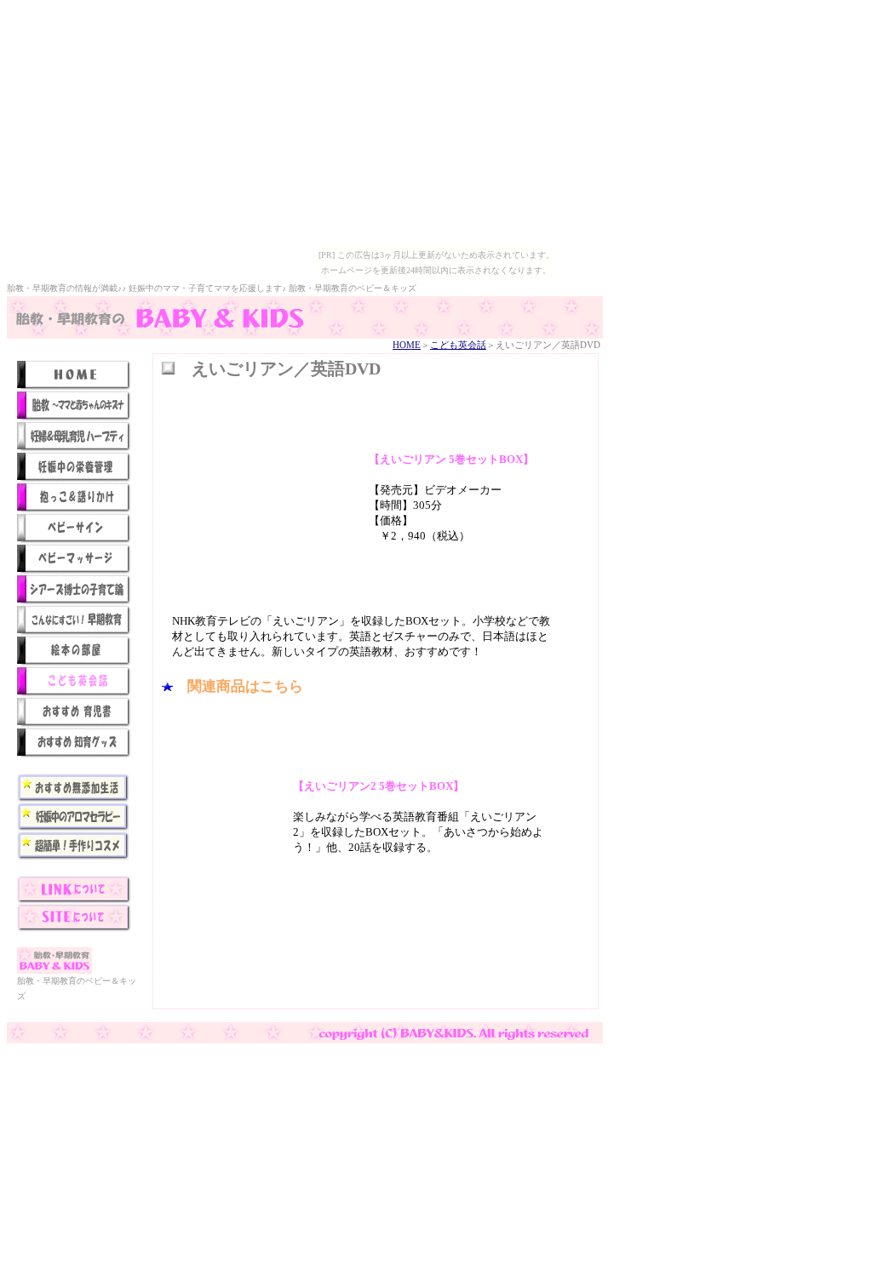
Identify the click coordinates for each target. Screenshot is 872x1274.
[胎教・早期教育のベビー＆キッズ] (305, 334)
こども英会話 (458, 345)
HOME (407, 345)
